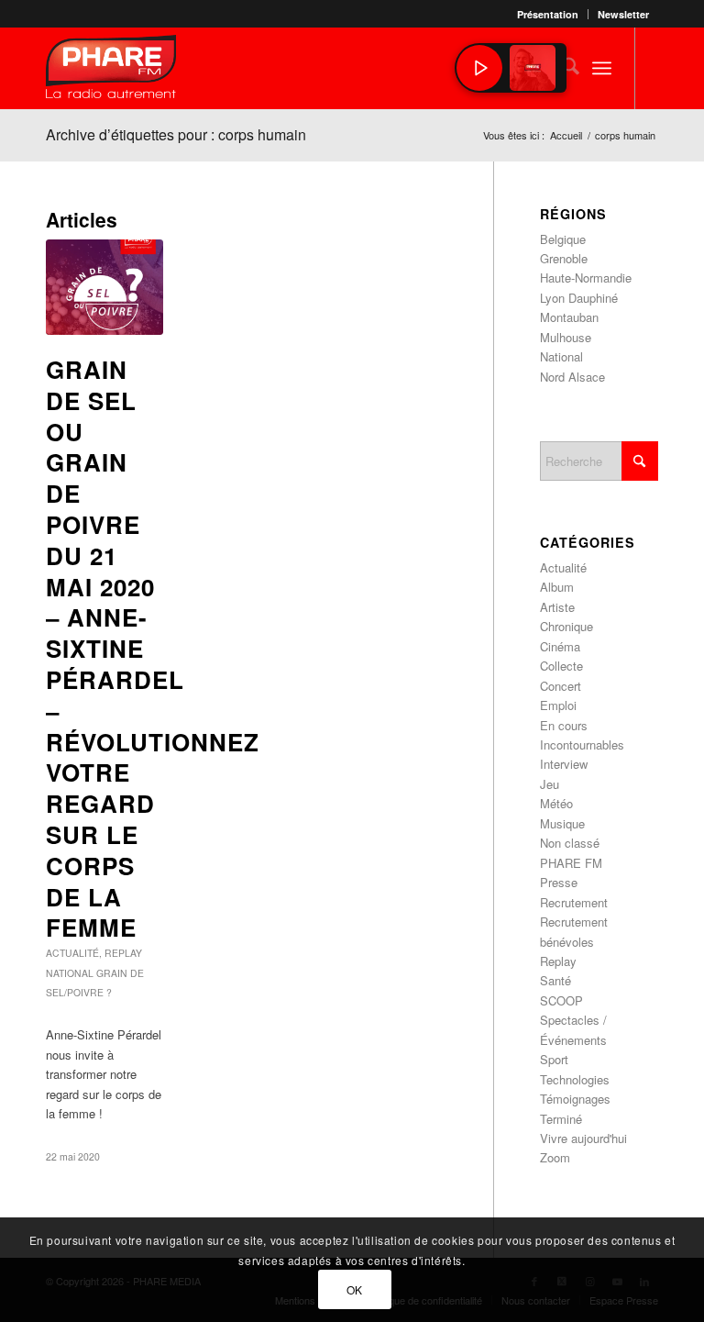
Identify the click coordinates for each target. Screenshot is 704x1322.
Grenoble (564, 258)
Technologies (575, 1079)
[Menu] (601, 68)
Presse (559, 882)
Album (557, 586)
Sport (554, 1059)
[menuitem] (548, 14)
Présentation (547, 14)
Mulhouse (565, 337)
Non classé (570, 842)
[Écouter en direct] (479, 68)
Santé (555, 980)
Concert (560, 685)
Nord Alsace (572, 376)
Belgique (563, 239)
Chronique (566, 626)
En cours (564, 725)
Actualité (72, 953)
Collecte (561, 665)
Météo (556, 803)
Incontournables (582, 744)
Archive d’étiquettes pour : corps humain (176, 134)
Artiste (557, 607)
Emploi (558, 705)
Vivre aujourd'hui (583, 1138)
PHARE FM (571, 863)
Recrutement (574, 902)
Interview (564, 763)
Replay (123, 953)
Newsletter (623, 14)
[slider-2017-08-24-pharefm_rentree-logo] (111, 71)
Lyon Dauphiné (579, 297)
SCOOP (561, 1000)
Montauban (569, 317)
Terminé (561, 1119)
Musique (562, 823)
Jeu (549, 784)
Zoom (555, 1157)
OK (354, 1289)
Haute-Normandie (586, 277)
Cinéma (560, 646)
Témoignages (575, 1098)
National (70, 973)
